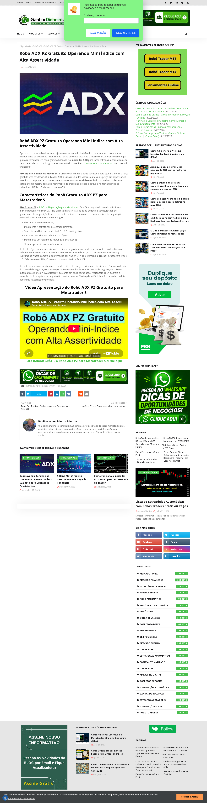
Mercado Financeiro (160, 580)
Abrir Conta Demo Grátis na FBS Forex (174, 446)
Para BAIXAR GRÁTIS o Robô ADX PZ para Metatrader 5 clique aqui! (74, 361)
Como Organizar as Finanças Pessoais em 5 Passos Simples (107, 752)
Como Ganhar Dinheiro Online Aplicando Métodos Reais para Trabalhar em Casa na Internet (176, 456)
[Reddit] (80, 393)
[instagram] (176, 3)
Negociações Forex (160, 706)
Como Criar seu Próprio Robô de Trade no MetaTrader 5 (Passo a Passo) (167, 247)
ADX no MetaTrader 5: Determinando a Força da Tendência (71, 479)
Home (20, 2)
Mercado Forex (160, 573)
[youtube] (149, 542)
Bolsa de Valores (160, 617)
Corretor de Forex (160, 681)
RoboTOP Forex (160, 712)
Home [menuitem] (20, 33)
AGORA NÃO (98, 33)
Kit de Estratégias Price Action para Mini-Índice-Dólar (174, 764)
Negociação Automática (160, 687)
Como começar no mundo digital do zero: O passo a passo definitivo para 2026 (169, 201)
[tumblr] (176, 542)
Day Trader (160, 668)
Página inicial (25, 46)
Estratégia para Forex (160, 700)
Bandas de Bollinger (160, 693)
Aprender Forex (160, 592)
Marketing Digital (160, 674)
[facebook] (165, 3)
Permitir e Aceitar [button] (189, 797)
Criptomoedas (160, 636)
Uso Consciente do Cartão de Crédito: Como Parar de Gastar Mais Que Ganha (162, 110)
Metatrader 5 (160, 630)
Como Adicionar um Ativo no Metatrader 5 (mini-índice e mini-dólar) (168, 154)
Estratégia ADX (33, 385)
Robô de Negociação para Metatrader (58, 207)
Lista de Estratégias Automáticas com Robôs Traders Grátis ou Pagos (162, 504)
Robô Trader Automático (160, 605)
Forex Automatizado (160, 662)
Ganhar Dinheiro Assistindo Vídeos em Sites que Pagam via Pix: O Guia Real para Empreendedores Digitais (169, 217)
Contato (62, 2)
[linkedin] (176, 556)
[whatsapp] (188, 3)
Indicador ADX (48, 385)
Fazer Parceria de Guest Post (147, 453)
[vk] (149, 556)
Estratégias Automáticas (160, 655)
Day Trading (160, 649)
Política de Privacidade (45, 2)
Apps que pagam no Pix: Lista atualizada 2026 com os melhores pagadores (168, 170)
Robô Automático (160, 598)
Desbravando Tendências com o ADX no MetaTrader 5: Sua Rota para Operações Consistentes (36, 481)
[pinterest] (182, 3)
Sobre (29, 2)
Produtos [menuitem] (34, 33)
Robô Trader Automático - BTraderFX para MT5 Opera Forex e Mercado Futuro (148, 442)
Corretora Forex (160, 624)
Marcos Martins (29, 67)
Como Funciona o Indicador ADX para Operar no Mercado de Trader (111, 479)
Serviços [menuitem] (53, 33)
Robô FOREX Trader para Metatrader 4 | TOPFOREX (176, 439)
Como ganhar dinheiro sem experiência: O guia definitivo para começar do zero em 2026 (169, 185)
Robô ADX (37, 46)
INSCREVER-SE (126, 33)
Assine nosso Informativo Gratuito (176, 773)
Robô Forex (160, 611)
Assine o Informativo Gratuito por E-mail (147, 460)
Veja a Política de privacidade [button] (20, 798)
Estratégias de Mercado (160, 586)
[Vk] (68, 393)
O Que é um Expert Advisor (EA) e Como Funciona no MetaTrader (168, 232)
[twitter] (171, 3)
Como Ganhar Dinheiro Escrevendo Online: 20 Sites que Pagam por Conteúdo (110, 767)
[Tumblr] (22, 393)
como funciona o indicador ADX (98, 163)
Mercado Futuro (160, 643)
